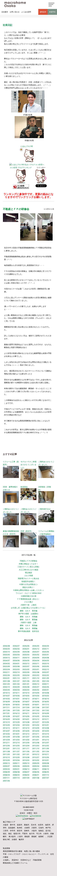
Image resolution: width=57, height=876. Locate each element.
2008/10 (45, 769)
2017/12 (45, 704)
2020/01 (45, 690)
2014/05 (26, 731)
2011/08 (6, 751)
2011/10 (35, 748)
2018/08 (16, 701)
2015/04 (16, 725)
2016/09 (45, 713)
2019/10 (26, 693)
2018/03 (16, 704)
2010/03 (26, 760)
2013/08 (16, 737)
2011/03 (6, 754)
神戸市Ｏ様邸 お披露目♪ (28, 613)
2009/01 (16, 769)
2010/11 (45, 754)
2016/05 (35, 716)
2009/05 (26, 766)
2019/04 (35, 695)
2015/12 (35, 719)
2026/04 (45, 646)
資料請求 (43, 12)
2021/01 (26, 684)
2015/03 (26, 725)
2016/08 (6, 716)
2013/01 (35, 739)
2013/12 (26, 734)
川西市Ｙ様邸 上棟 (28, 622)
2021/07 (16, 681)
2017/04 (26, 710)
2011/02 (16, 754)
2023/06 (35, 666)
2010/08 (26, 757)
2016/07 (16, 716)
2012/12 (45, 739)
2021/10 (35, 678)
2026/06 (26, 646)
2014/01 (16, 734)
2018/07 (26, 701)
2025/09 (16, 652)
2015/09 (16, 722)
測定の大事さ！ (28, 587)
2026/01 (26, 649)
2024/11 (16, 657)
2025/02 (35, 654)
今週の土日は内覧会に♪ (28, 584)
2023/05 (45, 666)
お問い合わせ (14, 12)
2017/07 (45, 707)
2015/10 (6, 722)
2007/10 (16, 778)
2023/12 (26, 663)
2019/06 (16, 695)
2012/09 (26, 742)
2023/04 (6, 669)
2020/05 (6, 690)
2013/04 (6, 739)
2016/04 (45, 716)
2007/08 (35, 778)
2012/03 (35, 745)
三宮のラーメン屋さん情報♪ (28, 566)
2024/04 (35, 660)
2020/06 (45, 687)
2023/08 (16, 666)
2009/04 (35, 766)
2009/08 (45, 763)
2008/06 (35, 772)
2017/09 (26, 707)
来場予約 (52, 12)
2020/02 (35, 690)
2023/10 (45, 663)
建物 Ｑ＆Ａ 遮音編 (28, 610)
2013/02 (26, 739)
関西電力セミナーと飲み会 (28, 578)
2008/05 (45, 772)
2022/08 (35, 672)
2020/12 (35, 684)
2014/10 (26, 728)
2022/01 (6, 678)
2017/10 (16, 707)
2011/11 (26, 748)
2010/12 (35, 754)
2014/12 (6, 728)
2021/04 (45, 681)
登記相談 (28, 572)
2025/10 (6, 652)
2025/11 (45, 649)
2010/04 (16, 760)
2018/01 (35, 704)
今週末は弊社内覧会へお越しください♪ (28, 590)
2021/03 (6, 684)
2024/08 (45, 657)
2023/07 (26, 666)
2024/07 (6, 660)
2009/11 (16, 763)
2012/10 (16, 742)
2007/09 (26, 778)
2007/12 (45, 775)
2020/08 (26, 687)
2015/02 (35, 725)
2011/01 (26, 754)
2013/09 (6, 737)
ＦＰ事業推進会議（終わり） (28, 599)
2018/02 (26, 704)
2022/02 (45, 675)
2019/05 (26, 695)
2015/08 (26, 722)
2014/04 (35, 731)
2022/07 (45, 672)
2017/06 (6, 710)
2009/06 (16, 766)
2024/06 (16, 660)
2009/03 (45, 766)
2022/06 (6, 675)
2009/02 (6, 769)
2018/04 (6, 704)
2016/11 (26, 713)
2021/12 (16, 678)
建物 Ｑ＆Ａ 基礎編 (28, 628)
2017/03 (35, 710)
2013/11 (35, 734)
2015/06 (45, 722)
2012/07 (45, 742)
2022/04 (26, 675)
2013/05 (45, 737)
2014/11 (16, 728)
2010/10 (6, 757)
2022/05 (16, 675)
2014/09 (35, 728)
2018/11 (35, 698)
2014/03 (45, 731)
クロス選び (28, 602)
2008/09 (6, 772)
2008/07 (26, 772)
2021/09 (45, 678)
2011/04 (45, 751)
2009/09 (35, 763)
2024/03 (45, 660)
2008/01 (35, 775)
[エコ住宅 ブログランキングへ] (21, 183)
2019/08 (45, 693)
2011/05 (35, 751)
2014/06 (16, 731)
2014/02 (6, 734)
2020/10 (6, 687)
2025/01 (45, 654)
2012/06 (6, 745)
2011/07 (16, 751)
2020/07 (35, 687)
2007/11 (6, 778)
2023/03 (16, 669)
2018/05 (45, 701)
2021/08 (6, 681)
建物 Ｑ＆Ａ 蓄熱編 (28, 619)
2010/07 (35, 757)
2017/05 (16, 710)
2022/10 (16, 672)
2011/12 (16, 748)
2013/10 (45, 734)
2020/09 (16, 687)
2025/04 (16, 654)
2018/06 (35, 701)
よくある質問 (26, 12)
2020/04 (16, 690)
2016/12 (16, 713)
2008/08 (16, 772)
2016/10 (35, 713)
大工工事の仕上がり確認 (28, 569)
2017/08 (35, 707)
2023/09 (6, 666)
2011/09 (45, 748)
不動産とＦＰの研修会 (28, 561)
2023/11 (35, 663)
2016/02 (16, 719)
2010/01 (45, 760)
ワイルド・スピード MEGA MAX (28, 593)
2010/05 (6, 760)
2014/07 (6, 731)
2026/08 (6, 646)
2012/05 (16, 745)
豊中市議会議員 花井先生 (28, 631)
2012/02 (45, 745)
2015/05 (6, 725)
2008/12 (26, 769)
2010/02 (35, 760)
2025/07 (35, 652)
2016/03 (6, 719)
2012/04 (26, 745)
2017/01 (6, 713)
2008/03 (16, 775)
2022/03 (35, 675)
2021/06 (26, 681)
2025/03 (26, 654)
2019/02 (6, 698)
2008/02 (26, 775)
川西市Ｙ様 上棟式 (28, 605)
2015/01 (45, 725)
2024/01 (16, 663)
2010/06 (45, 757)
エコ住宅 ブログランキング (21, 167)
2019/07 (6, 695)
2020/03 (26, 690)
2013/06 (35, 737)
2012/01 (6, 748)
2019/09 (35, 693)
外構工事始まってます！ (28, 564)
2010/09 (16, 757)
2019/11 (16, 693)
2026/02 (16, 649)
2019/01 (16, 698)
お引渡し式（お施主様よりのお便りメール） (28, 608)
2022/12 (45, 669)
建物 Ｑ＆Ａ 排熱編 (28, 616)
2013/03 (16, 739)
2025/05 (6, 654)
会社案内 (4, 12)
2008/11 (35, 769)
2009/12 (6, 763)
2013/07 (26, 737)
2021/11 (26, 678)
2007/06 (6, 781)
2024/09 (35, 657)
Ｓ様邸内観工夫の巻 (28, 596)
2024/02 (6, 663)
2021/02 (16, 684)
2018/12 (26, 698)
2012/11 (6, 742)
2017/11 (6, 707)
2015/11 (45, 719)
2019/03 (45, 695)
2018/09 (6, 701)
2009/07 (6, 766)
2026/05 (35, 646)
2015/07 (35, 722)
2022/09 (26, 672)
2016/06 (26, 716)
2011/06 (26, 751)
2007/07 (45, 778)
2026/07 (16, 646)
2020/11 (45, 684)
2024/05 (26, 660)
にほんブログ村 (27, 146)
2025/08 (26, 652)
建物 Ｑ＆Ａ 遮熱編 (28, 625)
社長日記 (7, 24)
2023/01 (35, 669)
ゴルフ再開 (28, 575)
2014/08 (45, 728)
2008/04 (6, 775)
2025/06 (45, 652)
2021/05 (35, 681)
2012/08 (35, 742)
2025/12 (35, 649)
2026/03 (6, 649)
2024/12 (6, 657)
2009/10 (26, 763)
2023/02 (26, 669)
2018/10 (45, 698)
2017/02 (45, 710)
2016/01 (26, 719)
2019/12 (6, 693)
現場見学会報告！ (28, 581)
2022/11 (6, 672)
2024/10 (26, 657)
